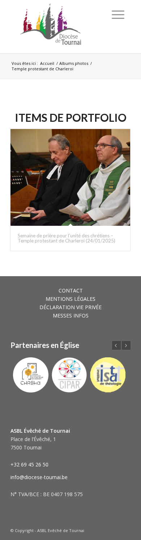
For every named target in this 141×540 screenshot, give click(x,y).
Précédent (116, 345)
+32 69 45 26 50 (29, 464)
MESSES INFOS (71, 315)
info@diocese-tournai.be (39, 477)
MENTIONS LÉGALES (70, 298)
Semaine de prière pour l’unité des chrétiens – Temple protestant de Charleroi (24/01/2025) (66, 238)
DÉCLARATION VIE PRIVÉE (70, 307)
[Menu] (118, 14)
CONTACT (71, 290)
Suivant (126, 345)
